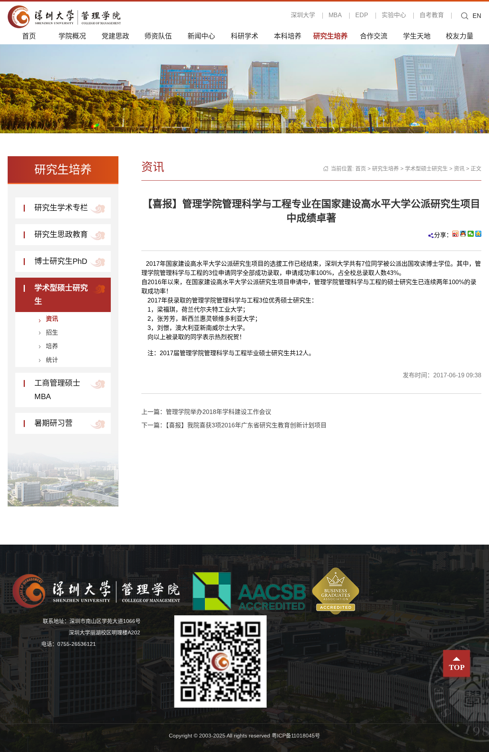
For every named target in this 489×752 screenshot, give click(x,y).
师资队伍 (158, 35)
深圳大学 (303, 15)
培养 (52, 346)
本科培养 (287, 35)
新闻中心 (201, 35)
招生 (52, 332)
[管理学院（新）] (64, 16)
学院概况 (72, 35)
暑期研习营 (53, 423)
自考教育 (431, 15)
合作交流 (373, 35)
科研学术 (244, 35)
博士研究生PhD (60, 261)
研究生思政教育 (61, 234)
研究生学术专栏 (61, 208)
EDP (361, 15)
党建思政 (115, 35)
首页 (29, 35)
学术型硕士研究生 (426, 168)
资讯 (52, 318)
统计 (52, 360)
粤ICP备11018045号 (296, 736)
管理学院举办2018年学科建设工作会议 (218, 412)
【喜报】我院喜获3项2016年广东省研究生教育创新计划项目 (246, 425)
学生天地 (417, 35)
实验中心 (394, 15)
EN (477, 16)
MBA (335, 15)
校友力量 (459, 35)
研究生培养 (330, 35)
